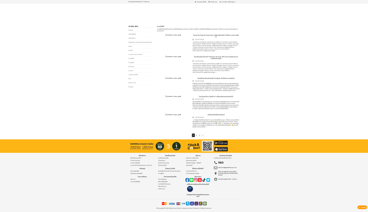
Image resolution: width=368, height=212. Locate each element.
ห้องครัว (130, 50)
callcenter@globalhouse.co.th (227, 168)
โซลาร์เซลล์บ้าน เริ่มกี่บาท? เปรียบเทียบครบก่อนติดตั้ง (216, 96)
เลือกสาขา (147, 2)
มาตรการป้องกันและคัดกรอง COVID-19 (141, 165)
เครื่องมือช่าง (132, 38)
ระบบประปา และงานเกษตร (135, 54)
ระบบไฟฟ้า (131, 58)
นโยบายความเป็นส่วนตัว (192, 158)
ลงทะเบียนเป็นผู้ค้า (135, 182)
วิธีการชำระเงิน (162, 186)
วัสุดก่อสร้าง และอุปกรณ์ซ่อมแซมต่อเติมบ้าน (140, 42)
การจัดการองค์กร (135, 161)
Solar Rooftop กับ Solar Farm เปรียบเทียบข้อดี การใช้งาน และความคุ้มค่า (216, 36)
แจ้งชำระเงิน (214, 2)
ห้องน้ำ (130, 46)
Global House (173, 208)
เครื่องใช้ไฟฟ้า (132, 34)
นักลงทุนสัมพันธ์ (134, 171)
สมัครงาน (133, 179)
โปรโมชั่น (130, 87)
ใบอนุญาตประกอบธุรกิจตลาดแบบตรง (198, 195)
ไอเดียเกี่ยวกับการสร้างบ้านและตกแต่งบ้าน (169, 171)
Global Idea (133, 26)
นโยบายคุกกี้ (189, 165)
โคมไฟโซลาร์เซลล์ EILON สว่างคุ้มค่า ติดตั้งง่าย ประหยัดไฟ (216, 78)
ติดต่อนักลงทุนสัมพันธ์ (136, 173)
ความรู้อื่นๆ (131, 63)
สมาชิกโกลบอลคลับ (163, 158)
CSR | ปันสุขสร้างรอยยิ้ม (192, 173)
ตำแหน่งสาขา (161, 161)
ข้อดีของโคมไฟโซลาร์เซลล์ (216, 114)
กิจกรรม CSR (132, 83)
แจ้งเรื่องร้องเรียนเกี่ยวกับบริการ (222, 158)
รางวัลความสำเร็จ (133, 75)
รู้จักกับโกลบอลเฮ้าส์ (135, 158)
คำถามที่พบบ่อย (162, 179)
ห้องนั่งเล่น (131, 67)
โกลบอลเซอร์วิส (162, 165)
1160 (221, 162)
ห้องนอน (130, 30)
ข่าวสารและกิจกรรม (191, 171)
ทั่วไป (129, 79)
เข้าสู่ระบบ (232, 2)
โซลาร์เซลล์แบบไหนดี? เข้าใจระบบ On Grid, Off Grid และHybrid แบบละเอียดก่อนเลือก (216, 58)
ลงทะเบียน (224, 2)
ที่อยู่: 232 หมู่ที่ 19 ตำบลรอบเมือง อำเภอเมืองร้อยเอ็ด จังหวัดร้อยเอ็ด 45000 (228, 173)
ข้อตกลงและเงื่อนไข (191, 161)
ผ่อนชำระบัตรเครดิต (163, 163)
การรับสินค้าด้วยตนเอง (164, 184)
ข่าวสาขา (130, 71)
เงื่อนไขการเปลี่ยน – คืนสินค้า (193, 163)
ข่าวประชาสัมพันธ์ (135, 163)
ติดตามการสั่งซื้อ (201, 2)
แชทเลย (363, 207)
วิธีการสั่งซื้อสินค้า (163, 182)
